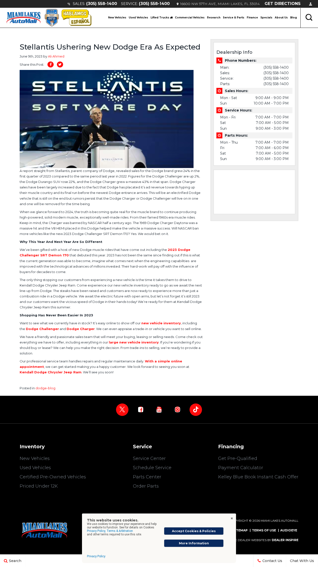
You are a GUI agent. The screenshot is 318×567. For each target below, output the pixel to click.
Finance (252, 17)
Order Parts (146, 486)
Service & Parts (233, 17)
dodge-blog (45, 388)
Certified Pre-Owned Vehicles (53, 477)
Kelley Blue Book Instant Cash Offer (258, 477)
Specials (266, 17)
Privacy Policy (96, 556)
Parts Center (147, 477)
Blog (293, 17)
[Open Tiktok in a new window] (196, 409)
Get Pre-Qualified (237, 458)
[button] (309, 17)
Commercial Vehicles (189, 17)
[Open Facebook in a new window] (140, 409)
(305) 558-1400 (101, 3)
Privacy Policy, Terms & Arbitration (110, 531)
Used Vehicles (138, 17)
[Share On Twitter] (60, 64)
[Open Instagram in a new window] (177, 409)
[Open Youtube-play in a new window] (159, 409)
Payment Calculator (240, 467)
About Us (281, 17)
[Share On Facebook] (50, 64)
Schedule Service (152, 467)
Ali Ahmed (56, 56)
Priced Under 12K (39, 486)
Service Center (149, 458)
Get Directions (283, 3)
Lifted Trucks (160, 17)
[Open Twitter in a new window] (122, 409)
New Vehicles (117, 17)
